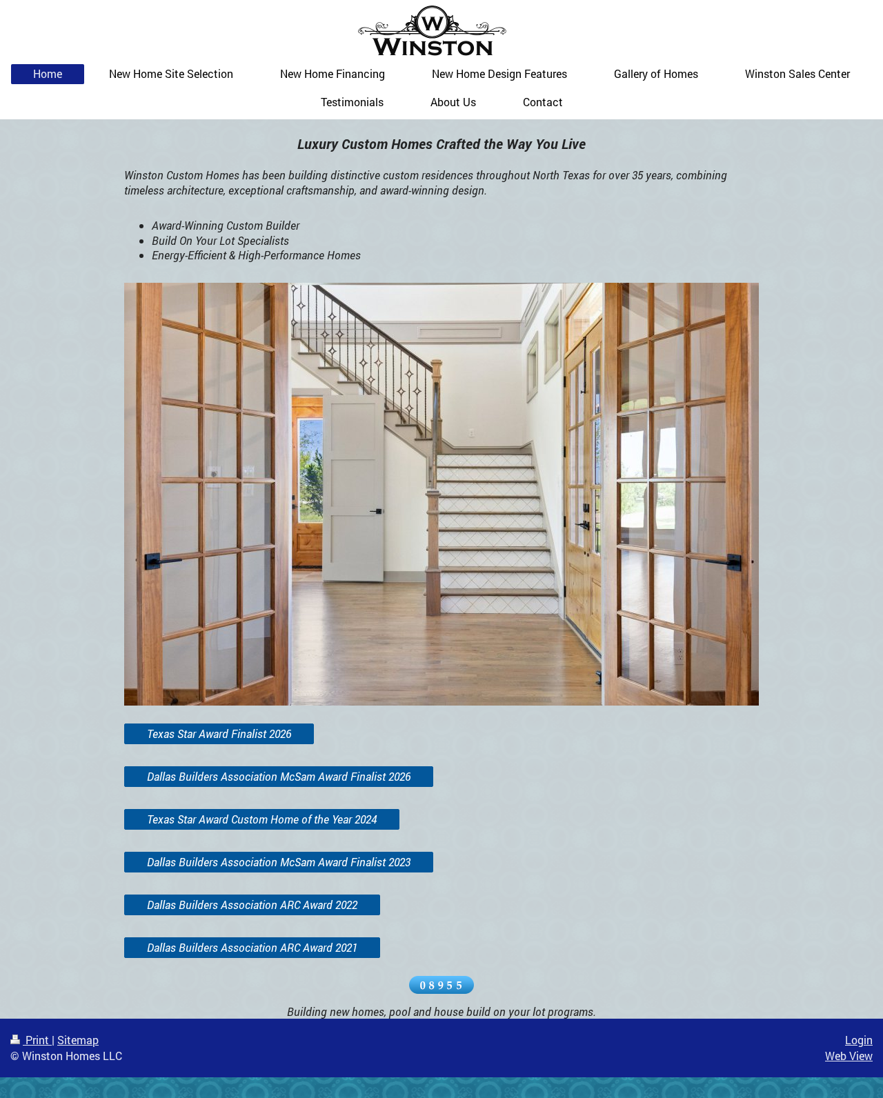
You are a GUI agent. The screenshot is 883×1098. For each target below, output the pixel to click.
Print (37, 1039)
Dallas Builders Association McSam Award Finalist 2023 (278, 862)
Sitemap (78, 1039)
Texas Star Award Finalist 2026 (219, 733)
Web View (849, 1055)
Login (859, 1039)
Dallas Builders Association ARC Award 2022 (252, 904)
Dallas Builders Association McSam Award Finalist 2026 (278, 776)
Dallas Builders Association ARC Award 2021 (252, 947)
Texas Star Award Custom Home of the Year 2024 (262, 819)
